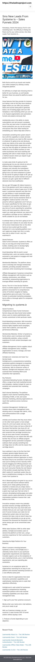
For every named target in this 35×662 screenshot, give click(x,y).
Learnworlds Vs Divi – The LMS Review (15, 650)
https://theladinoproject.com (17, 3)
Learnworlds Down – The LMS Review (14, 637)
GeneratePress (17, 659)
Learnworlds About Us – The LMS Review (16, 634)
